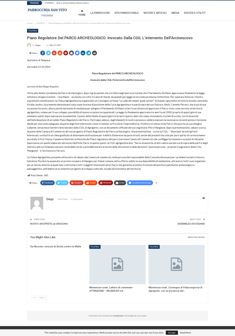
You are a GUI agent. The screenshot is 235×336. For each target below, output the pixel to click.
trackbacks (118, 315)
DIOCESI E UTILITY (195, 12)
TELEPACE (32, 31)
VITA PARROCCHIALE (126, 12)
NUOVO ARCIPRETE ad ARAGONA (49, 223)
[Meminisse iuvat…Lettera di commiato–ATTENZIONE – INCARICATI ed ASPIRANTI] (117, 264)
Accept (172, 332)
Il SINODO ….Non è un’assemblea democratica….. (68, 3)
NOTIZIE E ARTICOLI (155, 12)
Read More (185, 333)
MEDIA (175, 12)
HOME (82, 14)
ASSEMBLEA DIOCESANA (191, 223)
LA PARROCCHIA (100, 12)
